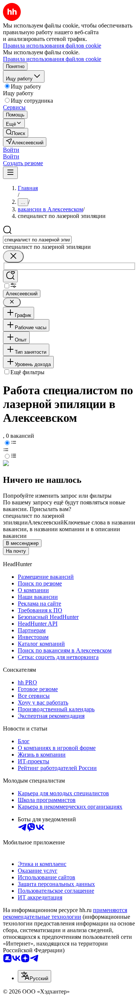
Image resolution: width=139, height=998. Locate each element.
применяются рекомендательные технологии (65, 913)
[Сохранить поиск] (10, 276)
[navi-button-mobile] (10, 173)
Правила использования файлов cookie (52, 59)
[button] (11, 150)
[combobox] (37, 240)
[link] (15, 132)
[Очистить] (13, 256)
